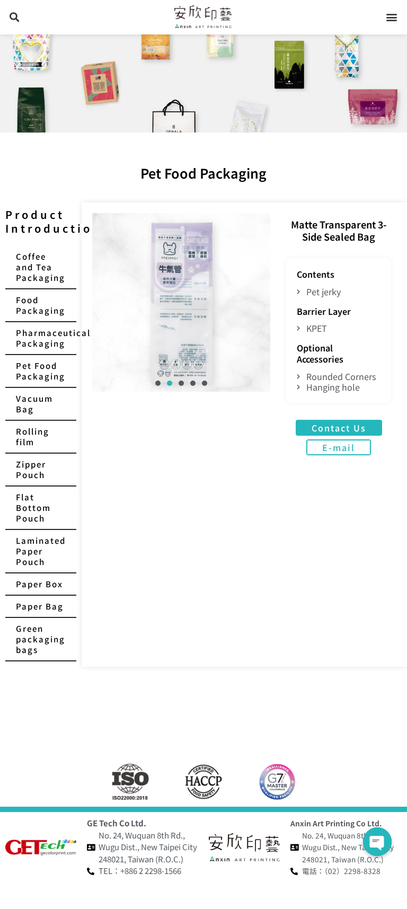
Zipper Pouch (31, 469)
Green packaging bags (40, 639)
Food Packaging (40, 305)
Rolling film (32, 436)
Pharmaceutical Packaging (46, 338)
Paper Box (39, 583)
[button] (14, 16)
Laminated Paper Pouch (41, 551)
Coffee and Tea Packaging (40, 267)
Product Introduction (53, 221)
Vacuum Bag (34, 403)
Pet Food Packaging (40, 371)
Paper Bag (40, 606)
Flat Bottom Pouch (33, 507)
